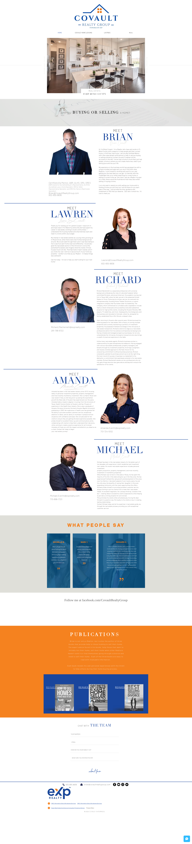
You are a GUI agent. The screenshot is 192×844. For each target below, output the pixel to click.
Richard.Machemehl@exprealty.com (68, 327)
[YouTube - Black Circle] (118, 811)
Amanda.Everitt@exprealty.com (115, 428)
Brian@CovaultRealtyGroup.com (64, 193)
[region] (61, 720)
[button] (96, 65)
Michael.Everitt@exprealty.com (65, 495)
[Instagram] (122, 811)
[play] (141, 91)
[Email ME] (81, 811)
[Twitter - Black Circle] (126, 811)
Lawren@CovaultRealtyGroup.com (117, 260)
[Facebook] (114, 811)
